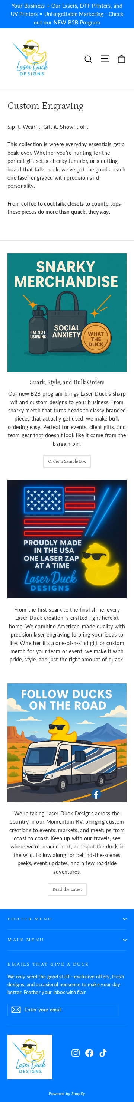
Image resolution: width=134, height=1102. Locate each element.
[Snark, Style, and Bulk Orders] (67, 312)
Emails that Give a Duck (48, 964)
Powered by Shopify (67, 1093)
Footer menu (29, 919)
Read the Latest (67, 889)
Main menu (25, 939)
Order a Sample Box (67, 461)
